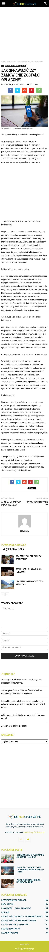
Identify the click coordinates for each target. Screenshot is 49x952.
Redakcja (9, 84)
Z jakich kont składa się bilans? (14, 725)
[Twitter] (28, 839)
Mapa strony (24, 944)
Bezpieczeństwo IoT (11, 928)
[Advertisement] (24, 33)
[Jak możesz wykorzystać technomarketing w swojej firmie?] (7, 871)
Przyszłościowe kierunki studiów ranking (28, 881)
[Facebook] (21, 839)
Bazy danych (7, 904)
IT (2, 66)
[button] (45, 3)
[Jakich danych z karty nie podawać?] (7, 571)
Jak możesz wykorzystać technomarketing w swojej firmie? (30, 869)
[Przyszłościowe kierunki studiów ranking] (7, 883)
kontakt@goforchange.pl (34, 832)
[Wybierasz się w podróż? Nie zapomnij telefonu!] (7, 858)
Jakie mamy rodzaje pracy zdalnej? (11, 503)
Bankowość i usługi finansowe (16, 908)
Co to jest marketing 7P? (37, 503)
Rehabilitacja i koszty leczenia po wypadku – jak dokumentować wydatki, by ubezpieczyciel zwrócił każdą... (23, 704)
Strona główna (6, 61)
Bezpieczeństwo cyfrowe (13, 900)
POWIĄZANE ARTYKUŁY (13, 544)
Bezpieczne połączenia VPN (14, 924)
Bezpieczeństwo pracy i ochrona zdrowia (22, 916)
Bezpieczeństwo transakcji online (15, 66)
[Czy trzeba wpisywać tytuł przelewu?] (7, 584)
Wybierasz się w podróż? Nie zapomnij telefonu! (30, 856)
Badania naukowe (9, 933)
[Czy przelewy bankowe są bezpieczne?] (7, 559)
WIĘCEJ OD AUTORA (13, 549)
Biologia (5, 912)
